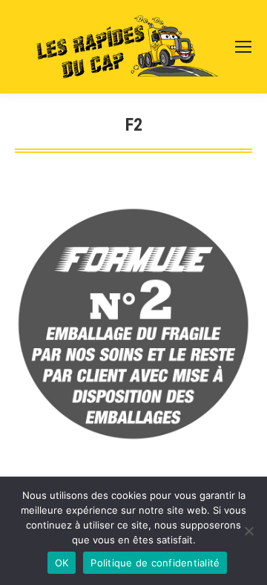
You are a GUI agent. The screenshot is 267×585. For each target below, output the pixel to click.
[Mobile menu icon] (243, 47)
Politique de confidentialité (155, 563)
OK (62, 563)
